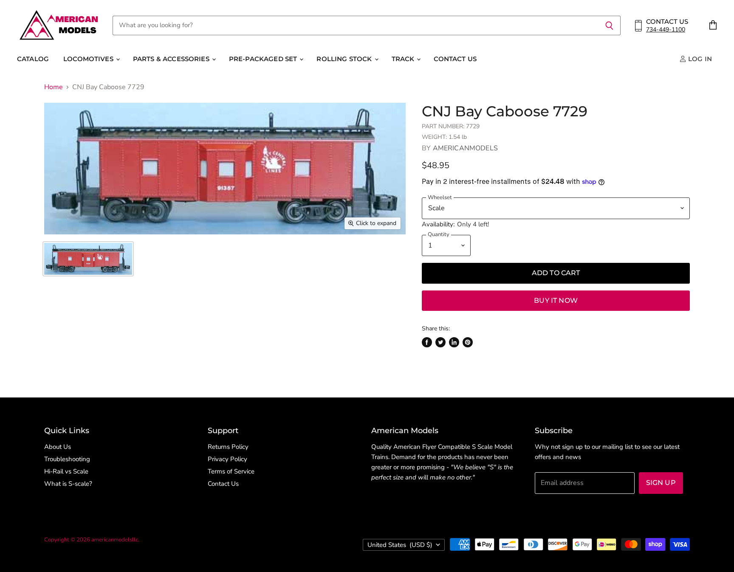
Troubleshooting (67, 459)
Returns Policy (228, 446)
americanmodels (465, 148)
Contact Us (455, 59)
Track (404, 59)
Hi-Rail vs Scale (66, 471)
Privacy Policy (227, 459)
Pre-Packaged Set (264, 59)
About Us (57, 446)
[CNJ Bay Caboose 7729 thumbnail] (88, 259)
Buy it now (556, 300)
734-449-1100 (665, 29)
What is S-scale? (68, 483)
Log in (699, 59)
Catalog (33, 59)
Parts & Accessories (172, 59)
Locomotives (89, 59)
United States (399, 545)
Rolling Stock (344, 59)
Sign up (661, 483)
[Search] (609, 25)
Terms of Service (231, 471)
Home (53, 87)
